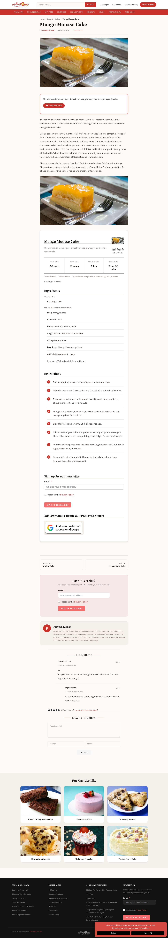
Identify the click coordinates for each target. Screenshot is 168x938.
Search (90, 5)
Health (102, 12)
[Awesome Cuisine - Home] (23, 4)
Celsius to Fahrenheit (20, 890)
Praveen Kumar (48, 30)
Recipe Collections (56, 894)
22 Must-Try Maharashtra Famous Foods (101, 890)
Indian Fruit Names (19, 910)
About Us (52, 906)
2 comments (77, 30)
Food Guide (130, 12)
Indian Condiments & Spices (23, 906)
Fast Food (49, 12)
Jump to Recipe (55, 105)
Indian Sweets (76, 12)
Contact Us (53, 910)
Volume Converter (18, 898)
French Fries (90, 898)
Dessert (50, 19)
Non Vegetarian (34, 12)
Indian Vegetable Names (21, 915)
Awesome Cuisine (36, 931)
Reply (118, 662)
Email (47, 481)
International (115, 12)
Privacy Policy (67, 494)
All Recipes (104, 5)
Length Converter (18, 902)
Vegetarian (18, 12)
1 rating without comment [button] (85, 710)
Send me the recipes (58, 505)
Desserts (91, 12)
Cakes (57, 19)
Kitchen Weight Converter (21, 894)
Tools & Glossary (131, 5)
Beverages (61, 12)
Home (42, 19)
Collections (116, 5)
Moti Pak (89, 894)
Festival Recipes (148, 5)
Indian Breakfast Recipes (58, 898)
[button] (113, 249)
